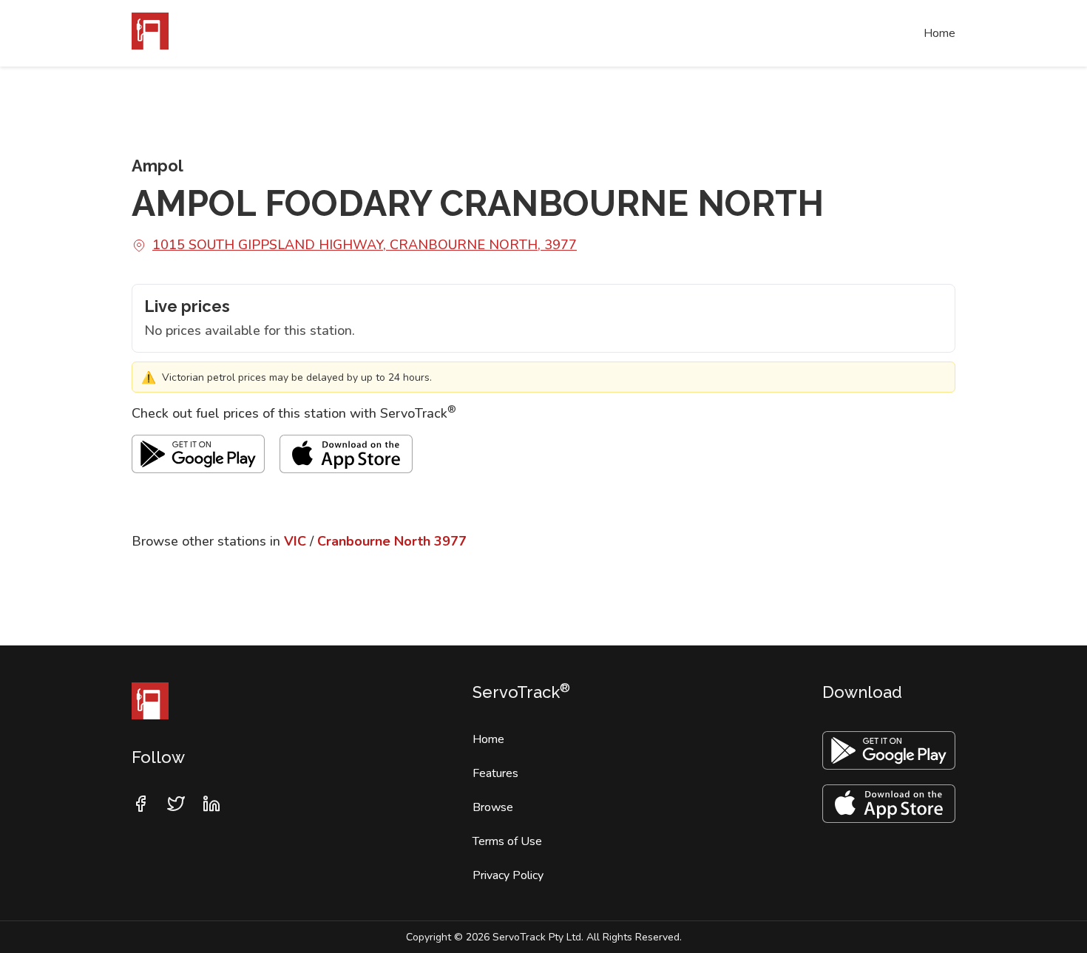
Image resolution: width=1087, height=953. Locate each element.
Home (939, 33)
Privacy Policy (508, 875)
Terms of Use (507, 841)
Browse (493, 807)
